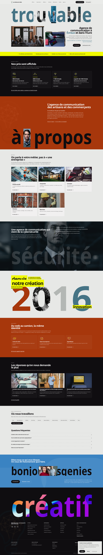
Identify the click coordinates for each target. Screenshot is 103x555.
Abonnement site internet (32, 525)
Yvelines (26, 420)
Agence (64, 2)
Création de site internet (32, 532)
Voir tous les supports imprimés (17, 351)
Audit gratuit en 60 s (87, 45)
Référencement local (31, 526)
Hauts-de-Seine (55, 420)
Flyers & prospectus (47, 526)
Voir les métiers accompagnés (61, 121)
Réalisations (55, 2)
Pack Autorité (30, 528)
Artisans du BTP (63, 525)
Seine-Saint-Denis (64, 420)
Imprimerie (39, 2)
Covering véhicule (47, 530)
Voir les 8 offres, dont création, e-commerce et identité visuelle (24, 90)
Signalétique (46, 528)
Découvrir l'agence (50, 121)
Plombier (62, 530)
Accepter (82, 551)
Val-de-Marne (72, 420)
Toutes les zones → (80, 535)
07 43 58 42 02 (76, 45)
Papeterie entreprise (47, 532)
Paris (79, 420)
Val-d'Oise (33, 420)
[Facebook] (18, 527)
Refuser (88, 551)
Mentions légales (76, 553)
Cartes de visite (46, 525)
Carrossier (62, 528)
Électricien (62, 532)
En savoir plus (94, 551)
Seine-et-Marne (46, 420)
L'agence (53, 548)
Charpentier (62, 526)
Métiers (44, 2)
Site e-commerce (31, 534)
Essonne (39, 420)
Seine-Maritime (19, 420)
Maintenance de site (31, 530)
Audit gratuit (54, 546)
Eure (13, 420)
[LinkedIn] (12, 527)
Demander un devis (26, 481)
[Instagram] (15, 527)
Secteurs (49, 2)
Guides (60, 2)
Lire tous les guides (15, 399)
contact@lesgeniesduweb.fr (37, 545)
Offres (33, 2)
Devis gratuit (88, 2)
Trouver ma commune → (17, 423)
